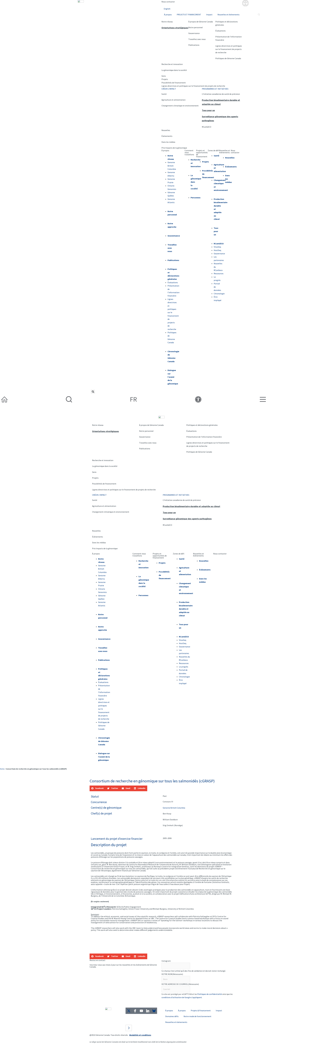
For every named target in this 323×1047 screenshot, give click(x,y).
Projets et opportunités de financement (202, 153)
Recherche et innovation (172, 64)
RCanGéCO (206, 127)
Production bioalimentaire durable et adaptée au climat (191, 506)
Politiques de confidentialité (209, 994)
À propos (168, 14)
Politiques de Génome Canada (228, 58)
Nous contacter (168, 1)
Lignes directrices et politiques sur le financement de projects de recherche (228, 49)
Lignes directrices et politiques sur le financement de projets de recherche (193, 86)
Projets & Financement (201, 1010)
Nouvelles (166, 130)
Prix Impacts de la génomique (174, 148)
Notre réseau (167, 21)
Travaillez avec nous (197, 39)
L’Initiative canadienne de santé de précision (221, 94)
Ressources (218, 273)
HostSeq (217, 250)
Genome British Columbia (172, 165)
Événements (167, 136)
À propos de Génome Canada (200, 21)
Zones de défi (213, 150)
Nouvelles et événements (228, 14)
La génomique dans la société (174, 70)
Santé (164, 94)
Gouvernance (194, 33)
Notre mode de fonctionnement (197, 1016)
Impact (209, 14)
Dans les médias (168, 142)
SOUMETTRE (170, 1002)
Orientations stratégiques (175, 27)
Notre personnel (195, 27)
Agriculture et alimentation (173, 100)
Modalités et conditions (140, 1035)
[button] (93, 392)
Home (2, 769)
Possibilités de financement (174, 82)
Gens (164, 76)
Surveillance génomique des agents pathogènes (187, 518)
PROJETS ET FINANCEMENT (189, 14)
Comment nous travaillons (139, 554)
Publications (193, 45)
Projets (165, 79)
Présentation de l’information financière (204, 437)
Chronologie (184, 676)
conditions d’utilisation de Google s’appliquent (182, 997)
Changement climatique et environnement (180, 105)
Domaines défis (172, 1016)
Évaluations (220, 30)
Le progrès (183, 666)
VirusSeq (217, 247)
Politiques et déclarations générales (202, 425)
